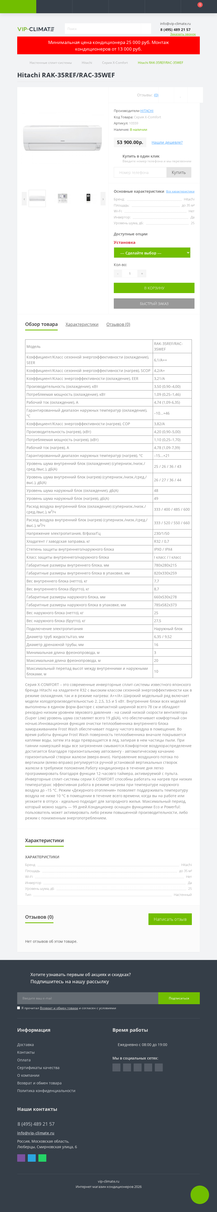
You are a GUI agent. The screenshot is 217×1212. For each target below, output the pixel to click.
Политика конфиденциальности (46, 1090)
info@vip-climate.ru (36, 1132)
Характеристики (82, 324)
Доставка (25, 1044)
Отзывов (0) (118, 324)
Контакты (26, 1052)
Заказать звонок (183, 34)
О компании (28, 1075)
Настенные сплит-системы (51, 62)
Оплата (24, 1059)
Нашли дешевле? (167, 142)
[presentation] (24, 198)
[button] (90, 6)
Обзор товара (41, 324)
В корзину (154, 287)
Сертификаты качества (38, 1067)
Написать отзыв (170, 919)
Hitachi (87, 62)
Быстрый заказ (154, 303)
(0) (156, 94)
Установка (124, 242)
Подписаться (179, 998)
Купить (179, 172)
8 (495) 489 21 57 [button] (36, 1124)
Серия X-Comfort (115, 62)
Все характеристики (180, 191)
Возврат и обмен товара (59, 1008)
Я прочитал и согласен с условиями (68, 1008)
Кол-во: (120, 264)
